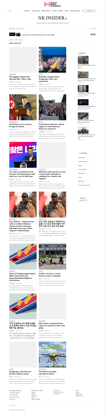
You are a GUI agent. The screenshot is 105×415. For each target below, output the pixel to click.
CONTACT (54, 10)
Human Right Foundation (15, 390)
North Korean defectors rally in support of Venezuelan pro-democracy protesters (51, 126)
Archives (83, 198)
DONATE (61, 10)
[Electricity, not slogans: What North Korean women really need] (83, 116)
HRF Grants (12, 271)
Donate (33, 397)
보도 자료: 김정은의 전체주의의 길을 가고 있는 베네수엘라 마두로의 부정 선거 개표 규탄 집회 (52, 224)
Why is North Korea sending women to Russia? (87, 66)
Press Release (13, 219)
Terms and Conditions (58, 392)
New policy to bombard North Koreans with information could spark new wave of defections (22, 174)
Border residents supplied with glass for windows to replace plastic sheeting (87, 79)
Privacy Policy (57, 390)
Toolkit (33, 394)
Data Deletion (57, 393)
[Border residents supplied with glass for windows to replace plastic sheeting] (83, 74)
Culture (11, 369)
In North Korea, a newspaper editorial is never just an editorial (86, 93)
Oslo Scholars (81, 157)
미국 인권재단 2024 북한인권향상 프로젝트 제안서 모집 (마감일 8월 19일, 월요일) (22, 325)
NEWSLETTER (36, 10)
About (77, 390)
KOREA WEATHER (75, 10)
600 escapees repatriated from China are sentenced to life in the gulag (52, 325)
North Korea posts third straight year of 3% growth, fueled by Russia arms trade (86, 136)
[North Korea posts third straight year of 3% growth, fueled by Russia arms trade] (83, 130)
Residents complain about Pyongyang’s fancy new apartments (49, 79)
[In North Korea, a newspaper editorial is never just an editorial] (83, 88)
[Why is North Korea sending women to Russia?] (83, 60)
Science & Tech (42, 169)
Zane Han (11, 81)
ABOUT (66, 10)
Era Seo (40, 278)
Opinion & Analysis (13, 169)
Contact (77, 392)
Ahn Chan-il (12, 233)
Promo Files (34, 395)
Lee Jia (10, 129)
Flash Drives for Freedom (84, 185)
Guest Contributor (82, 169)
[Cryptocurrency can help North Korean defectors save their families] (83, 102)
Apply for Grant (79, 395)
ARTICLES (27, 10)
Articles (80, 165)
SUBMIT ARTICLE (45, 10)
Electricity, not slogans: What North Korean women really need (86, 121)
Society (40, 74)
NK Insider (11, 283)
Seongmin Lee (42, 131)
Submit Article (79, 394)
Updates (33, 392)
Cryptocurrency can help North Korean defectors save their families (87, 107)
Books (79, 177)
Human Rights (13, 74)
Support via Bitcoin (35, 399)
